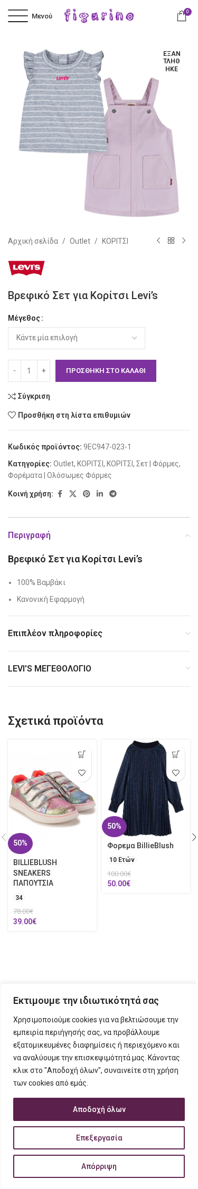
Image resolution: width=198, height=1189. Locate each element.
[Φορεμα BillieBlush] (146, 788)
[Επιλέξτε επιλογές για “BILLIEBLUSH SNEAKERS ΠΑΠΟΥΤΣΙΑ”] (82, 754)
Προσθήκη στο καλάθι (106, 371)
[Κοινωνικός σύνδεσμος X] (73, 494)
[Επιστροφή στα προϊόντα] (171, 241)
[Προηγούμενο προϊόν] (158, 241)
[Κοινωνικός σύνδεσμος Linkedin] (99, 494)
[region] (99, 1086)
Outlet (80, 241)
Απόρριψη (99, 1166)
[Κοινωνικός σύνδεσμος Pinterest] (86, 494)
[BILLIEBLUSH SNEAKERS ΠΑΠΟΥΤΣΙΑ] (52, 797)
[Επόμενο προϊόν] (183, 241)
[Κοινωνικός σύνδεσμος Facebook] (59, 494)
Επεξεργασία (99, 1138)
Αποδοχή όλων (99, 1109)
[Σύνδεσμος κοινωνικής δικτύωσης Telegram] (113, 494)
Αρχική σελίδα (33, 241)
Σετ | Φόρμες (157, 463)
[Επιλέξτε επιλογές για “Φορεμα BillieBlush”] (175, 754)
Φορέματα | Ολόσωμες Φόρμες (60, 475)
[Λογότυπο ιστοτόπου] (99, 15)
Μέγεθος (24, 318)
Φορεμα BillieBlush (140, 845)
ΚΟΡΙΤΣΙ (115, 241)
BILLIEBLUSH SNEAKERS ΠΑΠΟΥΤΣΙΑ (35, 872)
